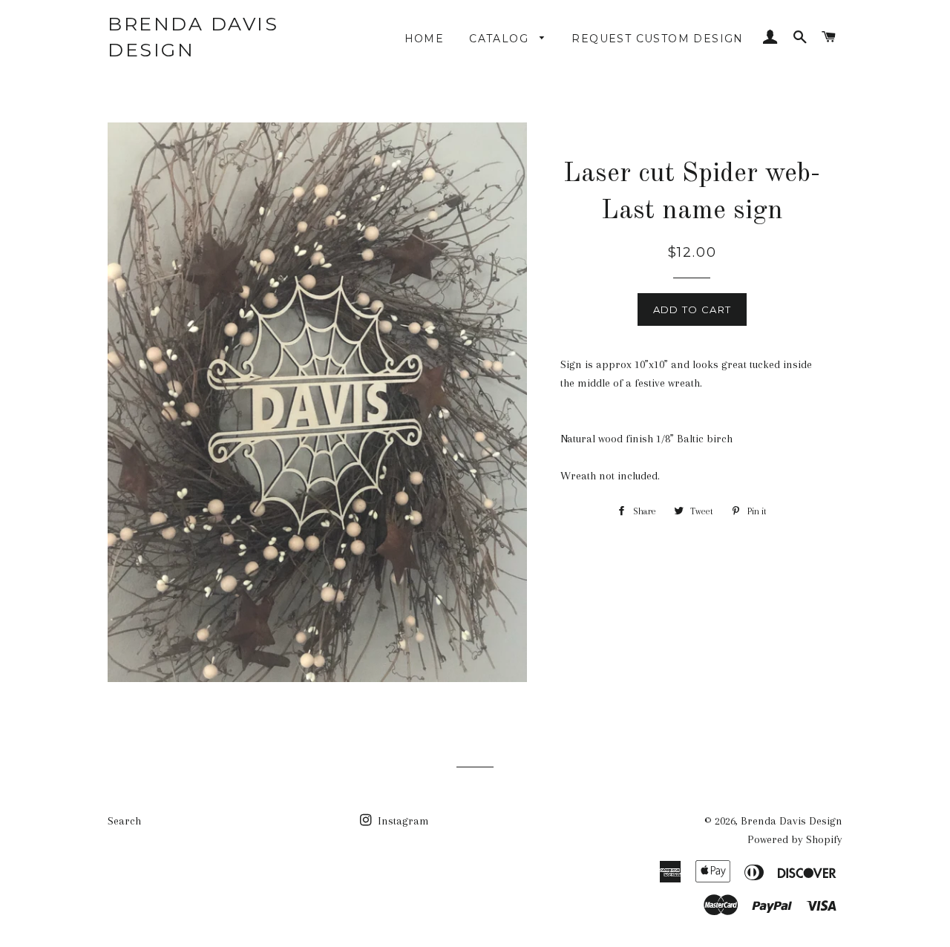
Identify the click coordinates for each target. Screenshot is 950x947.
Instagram (402, 821)
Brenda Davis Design (193, 37)
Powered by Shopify (794, 839)
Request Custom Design (657, 38)
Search (124, 821)
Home (424, 38)
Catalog (500, 38)
